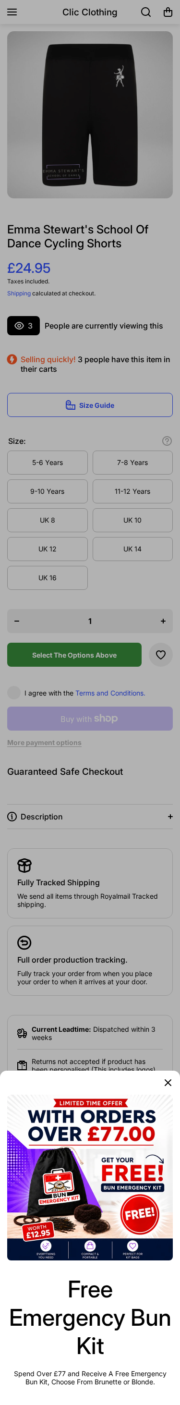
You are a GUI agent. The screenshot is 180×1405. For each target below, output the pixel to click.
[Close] (168, 1083)
